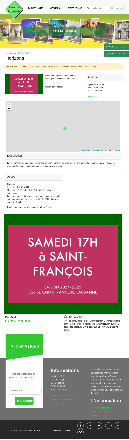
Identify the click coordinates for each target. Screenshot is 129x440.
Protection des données (62, 399)
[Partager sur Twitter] (12, 320)
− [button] (9, 108)
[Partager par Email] (29, 320)
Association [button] (55, 8)
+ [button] (9, 104)
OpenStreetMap (98, 151)
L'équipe (95, 415)
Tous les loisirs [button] (35, 8)
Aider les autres (98, 411)
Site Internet (93, 97)
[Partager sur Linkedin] (8, 320)
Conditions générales (61, 395)
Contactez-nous (58, 403)
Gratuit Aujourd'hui (117, 47)
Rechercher (116, 8)
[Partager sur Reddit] (22, 320)
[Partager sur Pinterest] (19, 320)
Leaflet (83, 151)
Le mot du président (100, 408)
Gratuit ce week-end (117, 54)
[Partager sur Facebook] (5, 320)
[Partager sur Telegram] (26, 320)
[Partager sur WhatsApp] (15, 320)
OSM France (116, 151)
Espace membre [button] (75, 8)
